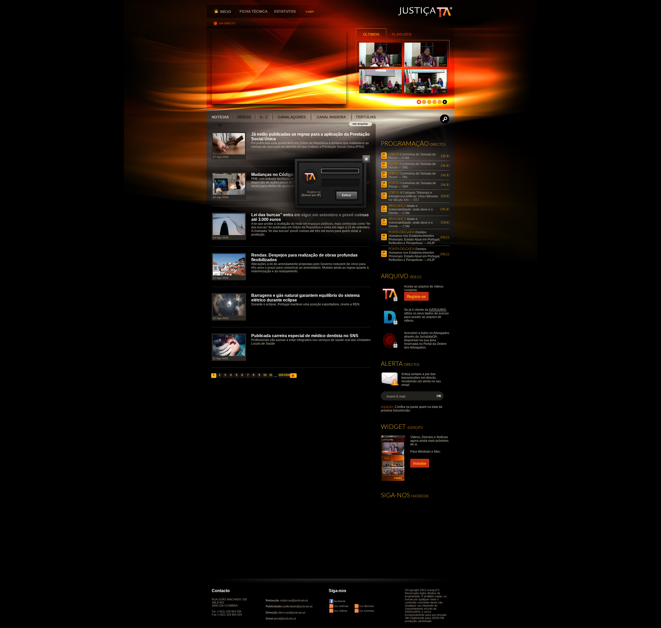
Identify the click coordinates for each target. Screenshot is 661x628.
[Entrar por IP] (311, 195)
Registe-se (314, 191)
